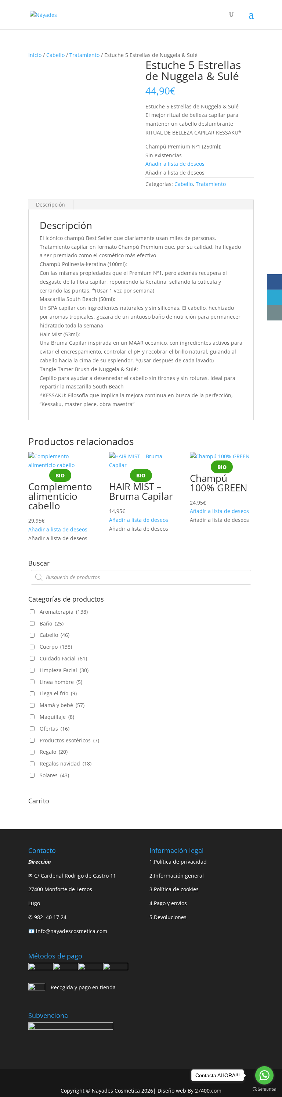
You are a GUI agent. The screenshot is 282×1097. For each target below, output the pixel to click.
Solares (54, 775)
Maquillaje (57, 716)
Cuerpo (56, 646)
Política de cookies (176, 889)
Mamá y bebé (62, 705)
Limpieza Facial (64, 670)
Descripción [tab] (50, 204)
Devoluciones (170, 917)
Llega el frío (58, 693)
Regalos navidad (65, 763)
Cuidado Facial (63, 658)
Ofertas (54, 728)
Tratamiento (84, 54)
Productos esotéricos (69, 740)
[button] (175, 163)
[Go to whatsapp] (264, 1075)
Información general (179, 875)
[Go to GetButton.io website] (264, 1089)
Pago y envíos (170, 903)
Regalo (54, 751)
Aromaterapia (64, 611)
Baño (52, 623)
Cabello (55, 54)
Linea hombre (61, 681)
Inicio (34, 54)
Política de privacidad (180, 861)
